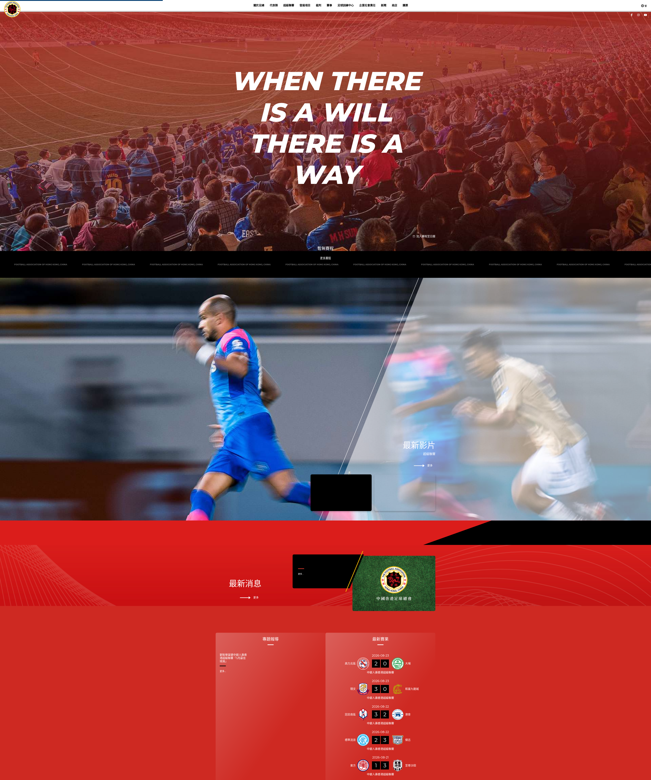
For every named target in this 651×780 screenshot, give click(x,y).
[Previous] (213, 270)
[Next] (438, 270)
